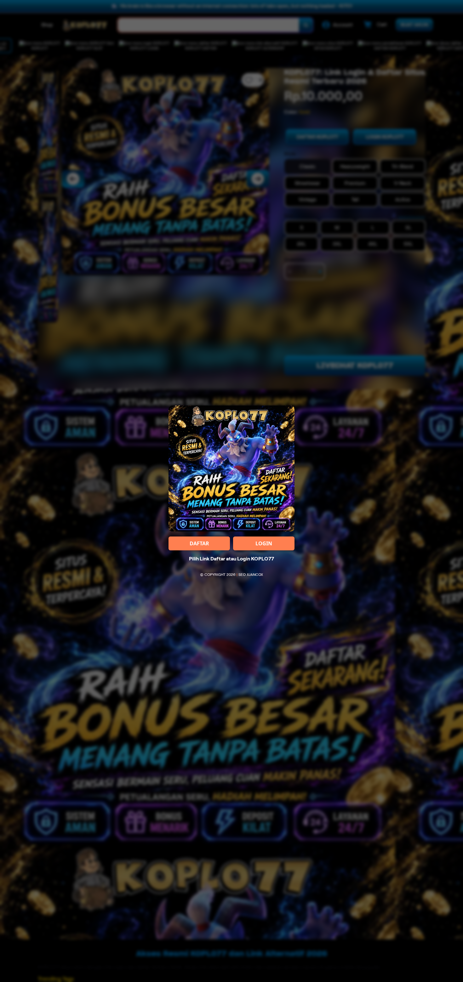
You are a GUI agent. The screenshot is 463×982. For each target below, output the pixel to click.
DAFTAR (199, 543)
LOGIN (263, 543)
